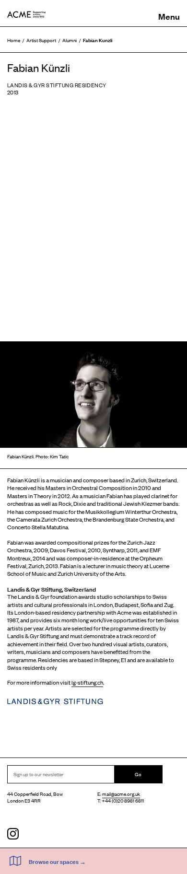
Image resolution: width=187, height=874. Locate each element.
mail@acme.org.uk (121, 794)
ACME (26, 14)
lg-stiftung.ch (87, 682)
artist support (41, 40)
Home (13, 40)
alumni (69, 40)
